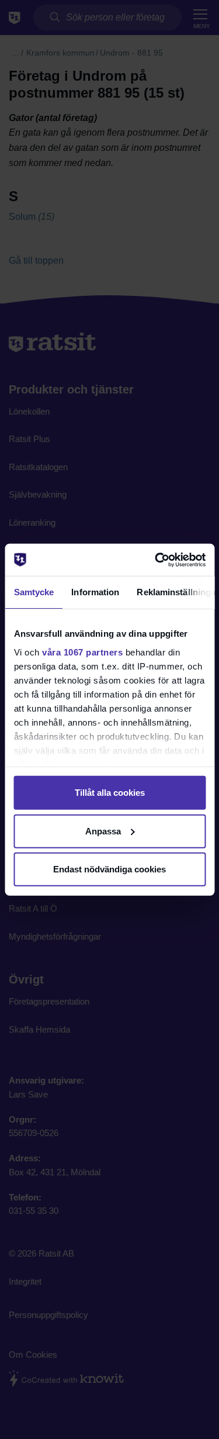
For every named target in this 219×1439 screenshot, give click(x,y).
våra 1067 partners (82, 652)
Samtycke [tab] (33, 592)
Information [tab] (95, 592)
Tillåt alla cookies (110, 793)
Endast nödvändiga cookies (109, 869)
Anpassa (103, 831)
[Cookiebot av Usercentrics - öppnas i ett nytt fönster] (156, 559)
